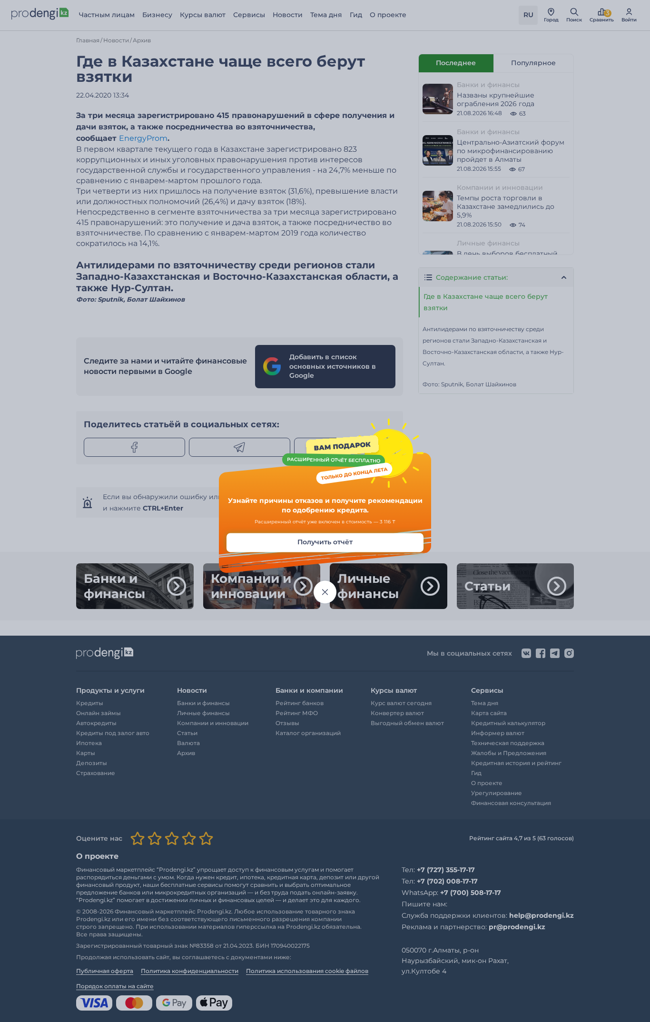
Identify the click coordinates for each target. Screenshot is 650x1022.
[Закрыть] (325, 592)
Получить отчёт (325, 542)
